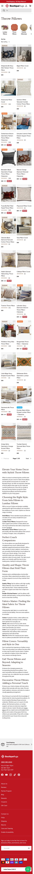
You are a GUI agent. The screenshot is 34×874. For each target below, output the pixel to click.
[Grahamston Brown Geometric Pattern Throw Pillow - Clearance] (8, 122)
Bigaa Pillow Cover (23, 66)
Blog (2, 794)
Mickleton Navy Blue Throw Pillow (7, 343)
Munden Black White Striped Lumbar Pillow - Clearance (24, 412)
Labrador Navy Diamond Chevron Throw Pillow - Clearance (22, 309)
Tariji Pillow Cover (22, 238)
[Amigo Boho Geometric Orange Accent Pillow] (8, 432)
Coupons (4, 802)
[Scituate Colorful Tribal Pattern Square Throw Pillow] (24, 122)
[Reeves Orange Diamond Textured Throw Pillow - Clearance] (24, 158)
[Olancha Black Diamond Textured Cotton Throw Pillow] (8, 226)
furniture (9, 527)
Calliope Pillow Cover (23, 271)
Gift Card (4, 805)
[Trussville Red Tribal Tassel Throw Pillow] (8, 194)
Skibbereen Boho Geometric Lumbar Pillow (23, 376)
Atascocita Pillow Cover (6, 101)
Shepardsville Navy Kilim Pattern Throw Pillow (7, 68)
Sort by (3, 39)
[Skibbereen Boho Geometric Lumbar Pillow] (24, 362)
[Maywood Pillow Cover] (24, 194)
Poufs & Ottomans (24, 33)
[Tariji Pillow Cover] (24, 226)
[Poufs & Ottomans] (24, 27)
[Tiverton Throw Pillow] (8, 294)
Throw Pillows (14, 33)
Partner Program (6, 791)
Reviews (3, 787)
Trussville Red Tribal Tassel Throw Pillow (7, 207)
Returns (3, 825)
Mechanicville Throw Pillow (7, 409)
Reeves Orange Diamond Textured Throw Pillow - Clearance (22, 173)
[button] (30, 6)
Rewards (4, 798)
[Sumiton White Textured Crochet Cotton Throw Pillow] (24, 88)
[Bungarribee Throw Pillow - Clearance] (24, 330)
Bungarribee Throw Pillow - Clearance (23, 343)
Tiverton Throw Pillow (8, 305)
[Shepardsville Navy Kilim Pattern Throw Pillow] (8, 54)
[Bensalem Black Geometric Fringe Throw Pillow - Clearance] (8, 158)
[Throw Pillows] (14, 27)
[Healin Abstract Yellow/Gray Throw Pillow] (8, 260)
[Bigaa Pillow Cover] (24, 54)
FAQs (3, 817)
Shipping (4, 821)
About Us (4, 784)
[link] (6, 458)
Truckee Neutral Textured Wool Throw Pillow (23, 446)
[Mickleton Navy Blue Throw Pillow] (8, 330)
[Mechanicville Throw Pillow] (8, 396)
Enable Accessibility (7, 832)
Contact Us (4, 814)
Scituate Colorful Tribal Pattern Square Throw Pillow (24, 136)
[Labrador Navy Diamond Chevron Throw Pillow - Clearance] (24, 294)
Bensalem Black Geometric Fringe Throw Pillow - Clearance (6, 173)
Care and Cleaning (7, 828)
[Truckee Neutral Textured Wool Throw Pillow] (24, 432)
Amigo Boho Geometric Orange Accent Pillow (7, 446)
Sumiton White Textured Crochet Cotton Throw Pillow (23, 102)
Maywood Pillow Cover (24, 206)
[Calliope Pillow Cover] (24, 260)
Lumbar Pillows (5, 33)
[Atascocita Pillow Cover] (8, 88)
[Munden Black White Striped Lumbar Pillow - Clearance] (24, 396)
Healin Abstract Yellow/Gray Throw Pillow (7, 274)
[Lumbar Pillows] (5, 27)
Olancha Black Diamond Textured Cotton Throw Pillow (7, 240)
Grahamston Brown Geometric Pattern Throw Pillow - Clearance (7, 137)
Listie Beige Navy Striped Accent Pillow (8, 375)
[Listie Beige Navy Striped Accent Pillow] (8, 362)
